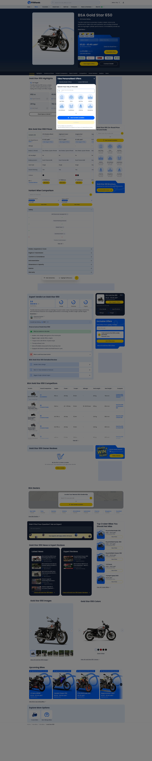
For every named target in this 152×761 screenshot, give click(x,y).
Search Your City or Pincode (67, 89)
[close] (94, 79)
